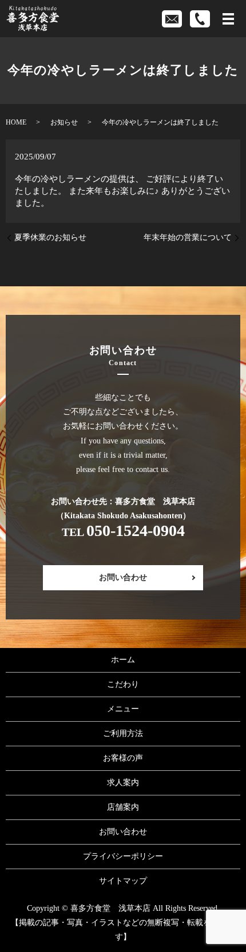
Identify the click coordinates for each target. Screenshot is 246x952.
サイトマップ (123, 881)
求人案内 (123, 782)
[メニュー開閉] (228, 19)
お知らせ (64, 122)
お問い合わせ (123, 577)
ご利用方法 (123, 733)
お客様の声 (123, 758)
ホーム (123, 659)
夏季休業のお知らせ (50, 237)
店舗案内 (123, 807)
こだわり (123, 684)
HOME (16, 122)
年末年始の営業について (188, 237)
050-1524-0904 (135, 530)
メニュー (123, 709)
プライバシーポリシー (123, 856)
